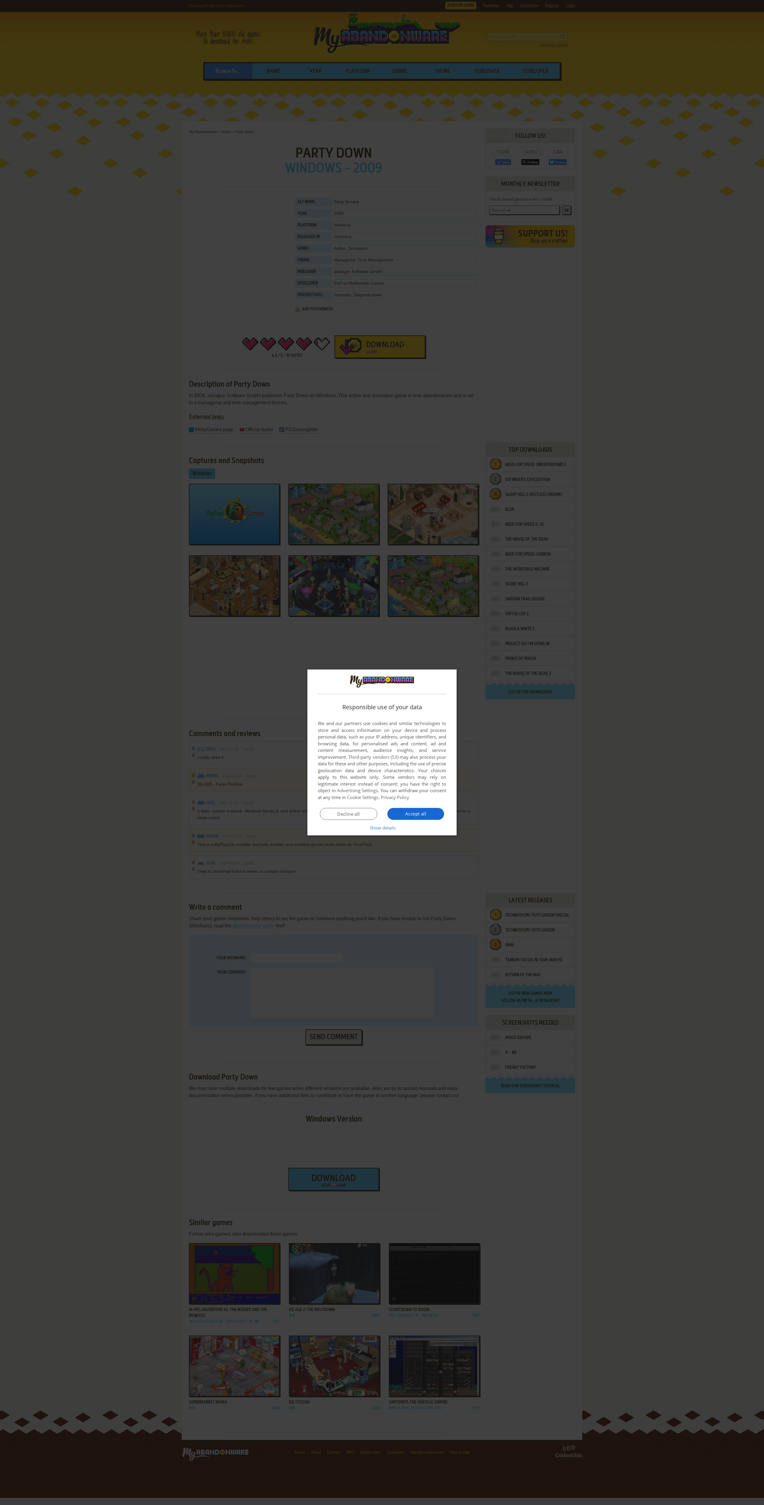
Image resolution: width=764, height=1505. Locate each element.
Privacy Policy (395, 797)
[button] (382, 827)
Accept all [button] (415, 814)
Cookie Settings (362, 797)
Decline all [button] (348, 814)
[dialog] (382, 752)
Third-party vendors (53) (373, 757)
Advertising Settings (357, 790)
